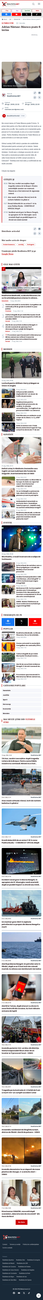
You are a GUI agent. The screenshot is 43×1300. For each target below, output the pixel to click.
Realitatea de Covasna (9, 1266)
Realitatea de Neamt (8, 1263)
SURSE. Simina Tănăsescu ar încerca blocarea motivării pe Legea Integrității (28, 604)
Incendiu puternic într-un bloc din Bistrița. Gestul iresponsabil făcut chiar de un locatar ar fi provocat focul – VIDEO (20, 1050)
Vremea (8, 311)
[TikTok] (36, 14)
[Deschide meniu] (39, 4)
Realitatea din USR (22, 1263)
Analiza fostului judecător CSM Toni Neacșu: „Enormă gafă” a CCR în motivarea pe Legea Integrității (28, 580)
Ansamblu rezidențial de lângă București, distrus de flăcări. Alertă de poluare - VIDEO (21, 1131)
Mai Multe (21, 1222)
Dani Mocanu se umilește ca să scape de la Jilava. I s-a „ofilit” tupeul (28, 417)
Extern (7, 331)
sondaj (21, 244)
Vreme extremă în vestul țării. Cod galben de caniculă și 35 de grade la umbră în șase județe (23, 307)
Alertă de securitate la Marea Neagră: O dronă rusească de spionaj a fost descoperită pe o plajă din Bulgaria (21, 327)
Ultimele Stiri (17, 19)
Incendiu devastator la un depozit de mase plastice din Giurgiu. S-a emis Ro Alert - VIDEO (21, 1172)
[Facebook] (6, 14)
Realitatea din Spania (25, 1280)
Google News (7, 254)
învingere (30, 244)
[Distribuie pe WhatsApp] (35, 97)
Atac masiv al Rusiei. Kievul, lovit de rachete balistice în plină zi (22, 198)
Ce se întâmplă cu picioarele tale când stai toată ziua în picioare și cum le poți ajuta (27, 493)
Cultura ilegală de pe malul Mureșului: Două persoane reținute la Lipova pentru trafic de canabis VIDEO (23, 317)
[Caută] (33, 4)
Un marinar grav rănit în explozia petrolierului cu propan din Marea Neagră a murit (21, 924)
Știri (10, 19)
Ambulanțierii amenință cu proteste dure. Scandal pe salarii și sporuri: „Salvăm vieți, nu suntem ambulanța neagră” (28, 504)
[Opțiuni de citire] (38, 1295)
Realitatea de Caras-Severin (11, 1270)
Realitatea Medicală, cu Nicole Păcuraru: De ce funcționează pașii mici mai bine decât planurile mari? (28, 516)
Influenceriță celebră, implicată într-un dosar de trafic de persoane (27, 394)
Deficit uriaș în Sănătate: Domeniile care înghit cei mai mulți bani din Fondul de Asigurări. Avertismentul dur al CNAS (20, 471)
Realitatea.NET (14, 96)
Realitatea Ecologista (33, 1260)
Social (7, 321)
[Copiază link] (35, 93)
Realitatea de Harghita (27, 1270)
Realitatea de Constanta (10, 1273)
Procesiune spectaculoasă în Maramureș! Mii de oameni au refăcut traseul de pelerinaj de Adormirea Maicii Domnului (23, 337)
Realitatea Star (20, 1260)
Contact (5, 1244)
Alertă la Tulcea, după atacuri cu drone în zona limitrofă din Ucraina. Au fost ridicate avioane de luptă (21, 1008)
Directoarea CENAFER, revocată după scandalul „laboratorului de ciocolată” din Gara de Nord (21, 1214)
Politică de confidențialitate (31, 1244)
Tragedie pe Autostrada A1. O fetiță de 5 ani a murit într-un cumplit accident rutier (21, 1091)
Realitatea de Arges (8, 1276)
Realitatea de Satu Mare (9, 1280)
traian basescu (9, 244)
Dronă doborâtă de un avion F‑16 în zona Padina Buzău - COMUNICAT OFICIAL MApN (22, 206)
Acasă (5, 19)
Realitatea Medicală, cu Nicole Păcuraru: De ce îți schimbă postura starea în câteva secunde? (21, 298)
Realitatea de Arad (24, 1273)
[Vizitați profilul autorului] (4, 95)
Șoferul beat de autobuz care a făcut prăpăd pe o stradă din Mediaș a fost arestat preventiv (28, 568)
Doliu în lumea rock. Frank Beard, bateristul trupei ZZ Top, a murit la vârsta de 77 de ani (28, 428)
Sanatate (5, 301)
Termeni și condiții (15, 1244)
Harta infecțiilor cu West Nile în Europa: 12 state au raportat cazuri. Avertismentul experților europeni (28, 483)
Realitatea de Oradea (24, 1266)
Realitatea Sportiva (8, 1260)
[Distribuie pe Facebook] (39, 93)
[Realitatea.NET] (11, 4)
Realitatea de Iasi (22, 1276)
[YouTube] (16, 14)
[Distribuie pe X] (39, 97)
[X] (26, 14)
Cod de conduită (7, 1248)
